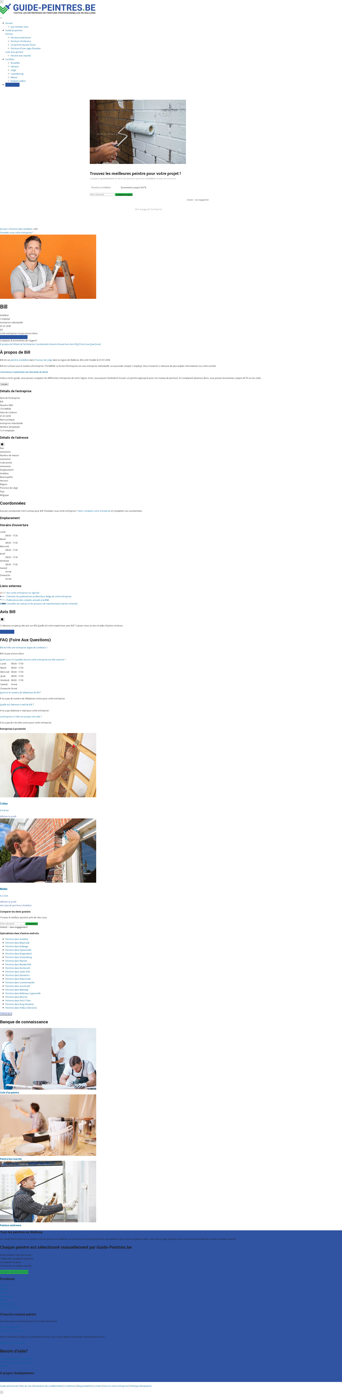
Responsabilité (84, 1386)
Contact (4, 1366)
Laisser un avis (7, 632)
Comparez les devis (123, 195)
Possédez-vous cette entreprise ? (16, 233)
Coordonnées (42, 344)
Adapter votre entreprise (12, 1343)
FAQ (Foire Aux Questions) (87, 344)
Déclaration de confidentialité (48, 1386)
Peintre (9, 34)
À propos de (6, 344)
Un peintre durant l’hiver (23, 45)
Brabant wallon (18, 81)
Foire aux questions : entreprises (16, 1363)
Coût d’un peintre (14, 52)
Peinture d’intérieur (21, 41)
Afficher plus (6, 1014)
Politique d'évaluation (141, 1386)
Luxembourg (17, 74)
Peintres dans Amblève (20, 229)
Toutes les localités (9, 1307)
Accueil (9, 23)
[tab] (171, 648)
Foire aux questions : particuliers (16, 1359)
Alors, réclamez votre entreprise (94, 511)
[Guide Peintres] (48, 14)
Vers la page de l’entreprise (148, 209)
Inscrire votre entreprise (12, 1331)
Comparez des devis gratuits (14, 1272)
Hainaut (15, 67)
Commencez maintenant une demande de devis (24, 372)
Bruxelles (15, 63)
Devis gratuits (12, 85)
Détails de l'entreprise (24, 344)
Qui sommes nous (19, 27)
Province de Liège (43, 360)
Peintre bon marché (21, 56)
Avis (72, 344)
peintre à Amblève (19, 360)
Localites (9, 59)
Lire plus (4, 384)
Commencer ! (31, 924)
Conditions (70, 1386)
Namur (14, 77)
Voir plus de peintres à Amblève (16, 906)
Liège (13, 70)
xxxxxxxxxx (5, 452)
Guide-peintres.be (9, 1386)
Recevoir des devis (9, 1327)
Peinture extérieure (21, 38)
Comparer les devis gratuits (14, 337)
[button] (23, 648)
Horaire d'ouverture (59, 344)
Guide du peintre (13, 31)
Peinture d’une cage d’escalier (26, 49)
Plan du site (25, 1386)
